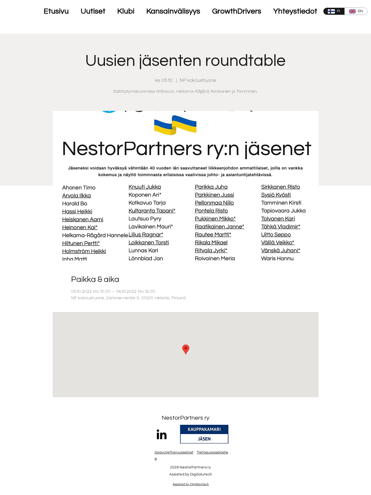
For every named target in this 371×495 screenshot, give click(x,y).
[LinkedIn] (162, 434)
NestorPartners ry (185, 418)
